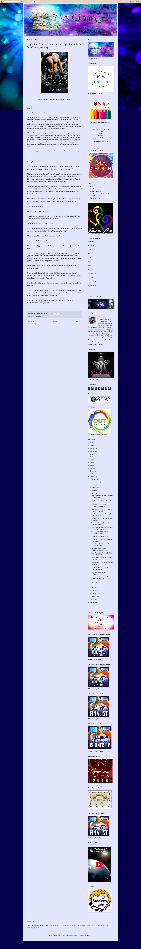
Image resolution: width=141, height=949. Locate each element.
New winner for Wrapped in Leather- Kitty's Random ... (102, 528)
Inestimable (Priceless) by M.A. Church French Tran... (100, 505)
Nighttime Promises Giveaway (100, 536)
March (94, 590)
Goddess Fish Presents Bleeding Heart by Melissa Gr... (102, 514)
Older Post (78, 321)
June (93, 582)
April (93, 588)
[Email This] (52, 314)
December (95, 479)
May (93, 585)
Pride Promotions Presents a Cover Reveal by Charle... (101, 545)
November (95, 482)
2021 (91, 457)
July (93, 493)
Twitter (101, 131)
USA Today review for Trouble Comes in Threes (101, 194)
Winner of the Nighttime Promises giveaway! (101, 519)
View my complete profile (95, 344)
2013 (91, 600)
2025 (91, 446)
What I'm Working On (96, 191)
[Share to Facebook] (58, 314)
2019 (91, 462)
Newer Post (31, 321)
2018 (91, 465)
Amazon (107, 122)
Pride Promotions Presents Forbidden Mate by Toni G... (102, 554)
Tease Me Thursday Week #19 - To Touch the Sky (101, 524)
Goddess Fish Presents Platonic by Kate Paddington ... (101, 501)
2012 (91, 602)
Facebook (101, 133)
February (95, 593)
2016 (91, 471)
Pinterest (100, 135)
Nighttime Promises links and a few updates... (101, 540)
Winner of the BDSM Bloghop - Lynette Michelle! (100, 533)
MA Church (103, 317)
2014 (91, 476)
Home (55, 321)
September (95, 487)
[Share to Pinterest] (60, 314)
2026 (91, 443)
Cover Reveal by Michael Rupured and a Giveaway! (101, 510)
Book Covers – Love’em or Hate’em (102, 562)
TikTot (101, 137)
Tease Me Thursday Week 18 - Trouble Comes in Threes (100, 549)
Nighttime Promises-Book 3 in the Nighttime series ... (101, 568)
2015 (91, 474)
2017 (91, 468)
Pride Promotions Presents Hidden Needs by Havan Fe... (101, 577)
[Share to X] (56, 314)
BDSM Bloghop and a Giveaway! (101, 565)
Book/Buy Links (94, 189)
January (94, 596)
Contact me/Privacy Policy (97, 198)
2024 (91, 448)
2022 (91, 454)
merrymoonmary (74, 936)
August (94, 490)
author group (105, 141)
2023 (91, 451)
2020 (91, 460)
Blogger (89, 936)
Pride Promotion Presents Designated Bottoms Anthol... (102, 496)
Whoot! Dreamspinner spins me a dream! (101, 558)
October (94, 485)
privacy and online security (40, 925)
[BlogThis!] (54, 314)
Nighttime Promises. (38, 316)
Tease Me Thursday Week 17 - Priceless (100, 573)
